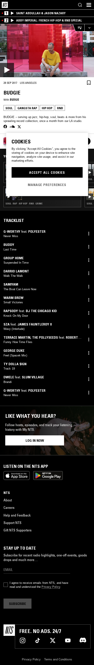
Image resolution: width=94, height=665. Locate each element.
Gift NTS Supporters (17, 530)
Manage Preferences (47, 184)
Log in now (35, 440)
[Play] (47, 50)
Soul (9, 108)
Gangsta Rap (27, 108)
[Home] (5, 5)
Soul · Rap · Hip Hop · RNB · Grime (24, 203)
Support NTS (12, 522)
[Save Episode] (89, 82)
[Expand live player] (89, 27)
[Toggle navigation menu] (88, 4)
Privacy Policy (51, 586)
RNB (60, 108)
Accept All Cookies (47, 172)
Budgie (14, 99)
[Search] (80, 5)
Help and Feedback (17, 515)
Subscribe (17, 603)
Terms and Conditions (58, 659)
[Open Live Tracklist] (78, 27)
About (7, 500)
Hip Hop (47, 108)
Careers (8, 507)
